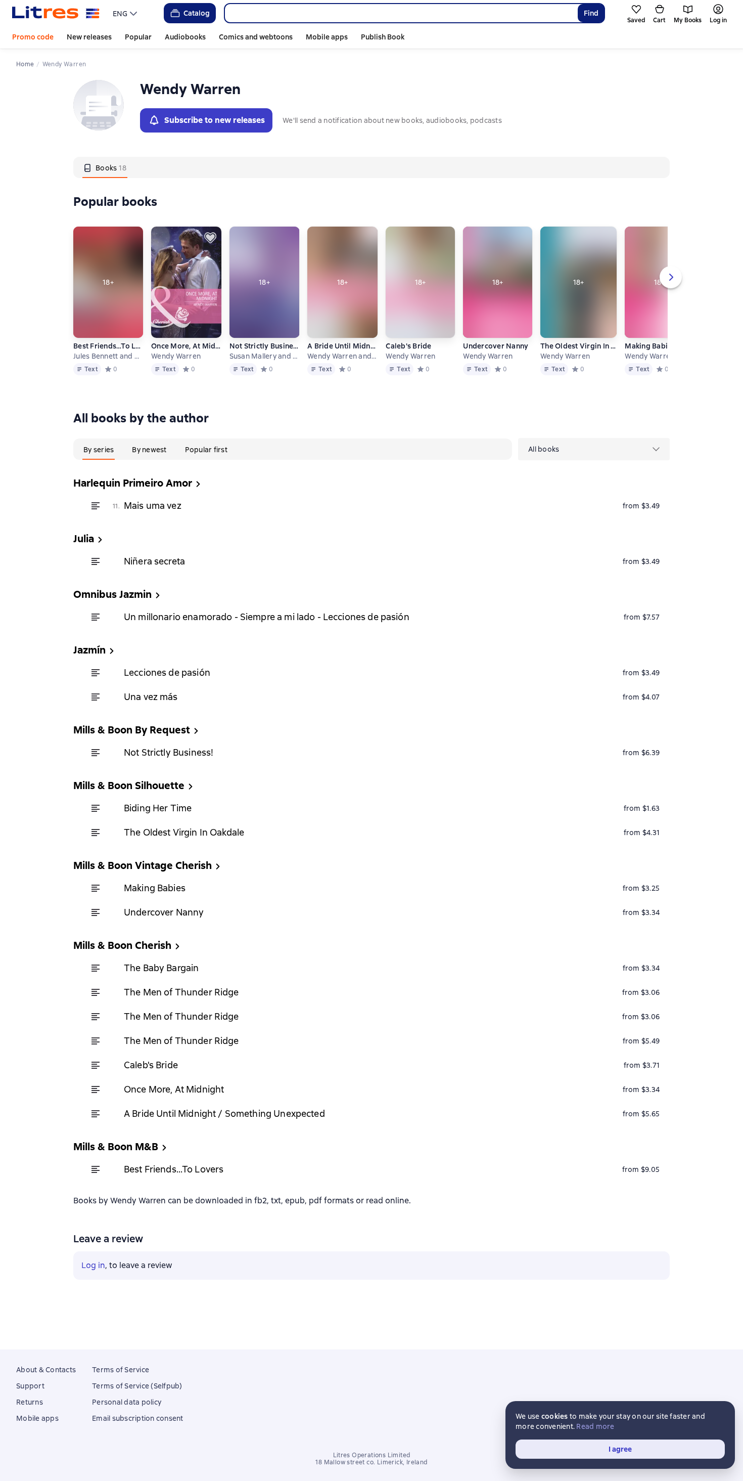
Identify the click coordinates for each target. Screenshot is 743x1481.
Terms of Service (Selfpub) (137, 1385)
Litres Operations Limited (371, 1455)
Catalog (196, 13)
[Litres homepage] (56, 13)
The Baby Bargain (161, 968)
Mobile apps (327, 36)
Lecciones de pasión (167, 672)
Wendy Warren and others (342, 356)
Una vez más (151, 697)
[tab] (104, 167)
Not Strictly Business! (264, 346)
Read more (595, 1426)
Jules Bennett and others (108, 356)
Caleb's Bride (408, 346)
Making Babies (650, 346)
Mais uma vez (152, 505)
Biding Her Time (158, 808)
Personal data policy (126, 1402)
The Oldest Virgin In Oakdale (578, 346)
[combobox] (400, 13)
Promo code (33, 36)
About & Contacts (46, 1369)
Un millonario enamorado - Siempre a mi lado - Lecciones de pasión (266, 617)
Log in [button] (93, 1265)
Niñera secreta (154, 561)
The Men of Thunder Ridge (181, 992)
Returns (29, 1402)
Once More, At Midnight (186, 346)
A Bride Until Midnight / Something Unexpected (342, 346)
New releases (89, 36)
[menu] (126, 13)
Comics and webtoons (256, 36)
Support (30, 1385)
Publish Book (382, 36)
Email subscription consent (137, 1418)
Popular (138, 36)
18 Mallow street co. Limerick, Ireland (371, 1462)
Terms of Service (120, 1369)
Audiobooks (185, 36)
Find (591, 13)
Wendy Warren (176, 356)
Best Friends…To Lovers (108, 346)
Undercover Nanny (495, 346)
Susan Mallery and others (264, 356)
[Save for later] (210, 238)
